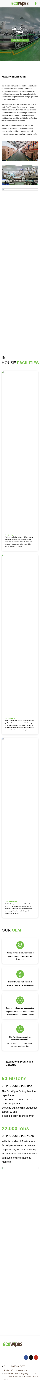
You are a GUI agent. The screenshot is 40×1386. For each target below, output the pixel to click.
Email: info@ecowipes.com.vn (15, 1370)
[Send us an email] (31, 1357)
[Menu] (3, 3)
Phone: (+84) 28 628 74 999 (14, 1366)
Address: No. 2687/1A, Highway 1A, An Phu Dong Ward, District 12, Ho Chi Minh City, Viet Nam (21, 1376)
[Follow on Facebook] (26, 1357)
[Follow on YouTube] (36, 1357)
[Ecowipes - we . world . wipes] (20, 3)
